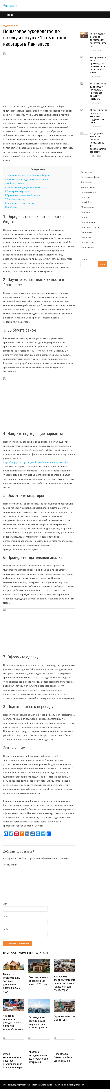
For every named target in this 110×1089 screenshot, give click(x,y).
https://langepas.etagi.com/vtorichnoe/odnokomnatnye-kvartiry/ (35, 462)
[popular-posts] (83, 26)
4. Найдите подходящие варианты (22, 187)
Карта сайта (46, 1084)
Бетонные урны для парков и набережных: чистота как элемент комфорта (98, 91)
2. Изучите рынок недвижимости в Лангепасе (28, 179)
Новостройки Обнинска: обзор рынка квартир (63, 1057)
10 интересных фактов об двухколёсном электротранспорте (98, 39)
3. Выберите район (14, 183)
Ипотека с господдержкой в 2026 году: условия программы (38, 1057)
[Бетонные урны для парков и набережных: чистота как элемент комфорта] (84, 84)
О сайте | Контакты (29, 1084)
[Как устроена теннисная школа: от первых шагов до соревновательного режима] (84, 133)
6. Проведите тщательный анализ (22, 195)
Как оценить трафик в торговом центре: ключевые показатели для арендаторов (64, 983)
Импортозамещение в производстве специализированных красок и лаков (98, 65)
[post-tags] (103, 26)
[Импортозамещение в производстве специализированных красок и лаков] (84, 57)
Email (6, 916)
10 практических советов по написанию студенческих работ (98, 116)
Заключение (11, 206)
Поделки (85, 217)
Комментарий (11, 865)
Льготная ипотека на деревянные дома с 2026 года (38, 981)
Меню (10, 14)
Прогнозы (85, 236)
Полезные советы (89, 227)
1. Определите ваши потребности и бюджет (27, 175)
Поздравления (88, 222)
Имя (6, 904)
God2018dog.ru (12, 1084)
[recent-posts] (90, 26)
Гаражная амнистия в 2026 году (64, 1018)
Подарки (85, 212)
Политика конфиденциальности (69, 1084)
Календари (86, 182)
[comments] (97, 26)
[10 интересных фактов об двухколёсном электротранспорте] (84, 34)
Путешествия (87, 241)
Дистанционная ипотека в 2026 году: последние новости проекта (37, 1022)
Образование (87, 207)
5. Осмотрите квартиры (17, 191)
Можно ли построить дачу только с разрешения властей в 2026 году (11, 983)
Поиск (83, 259)
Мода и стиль (87, 187)
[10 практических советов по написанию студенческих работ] (84, 110)
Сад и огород (87, 246)
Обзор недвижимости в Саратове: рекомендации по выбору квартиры (12, 1060)
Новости (85, 197)
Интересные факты (90, 177)
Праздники (86, 232)
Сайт (5, 929)
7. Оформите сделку (15, 199)
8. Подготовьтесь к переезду (19, 203)
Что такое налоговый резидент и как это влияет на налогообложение (13, 1022)
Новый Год (86, 202)
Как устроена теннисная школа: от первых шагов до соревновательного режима (98, 142)
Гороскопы (86, 172)
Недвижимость (10, 25)
